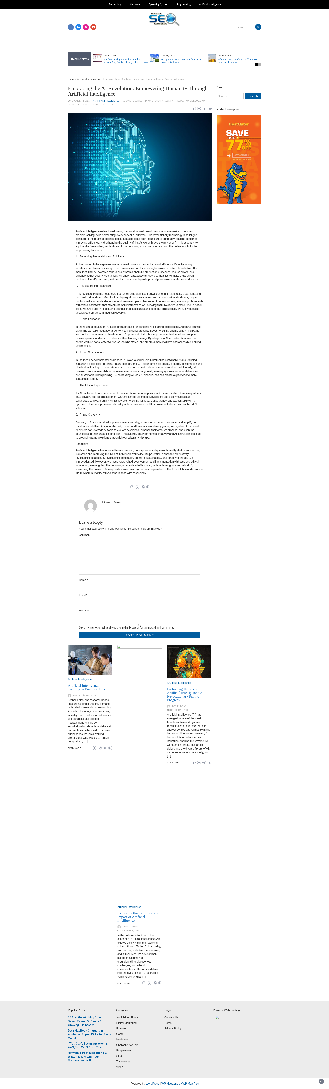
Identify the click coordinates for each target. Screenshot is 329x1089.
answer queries (132, 101)
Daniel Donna (112, 502)
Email (83, 595)
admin (76, 695)
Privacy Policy (172, 1028)
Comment (86, 535)
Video (119, 1066)
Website (84, 610)
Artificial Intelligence (210, 4)
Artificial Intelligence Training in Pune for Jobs (86, 687)
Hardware (135, 4)
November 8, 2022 (129, 930)
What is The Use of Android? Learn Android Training (237, 61)
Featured (121, 1028)
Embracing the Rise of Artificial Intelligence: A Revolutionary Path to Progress (184, 694)
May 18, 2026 (91, 695)
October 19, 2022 (178, 710)
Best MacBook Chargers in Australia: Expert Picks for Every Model (89, 1034)
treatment (108, 104)
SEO (119, 1056)
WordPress (152, 1083)
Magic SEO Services (164, 29)
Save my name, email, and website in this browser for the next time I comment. (126, 627)
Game (120, 1034)
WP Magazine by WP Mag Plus (180, 1083)
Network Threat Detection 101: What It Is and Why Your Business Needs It (88, 1056)
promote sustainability (159, 101)
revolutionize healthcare (83, 104)
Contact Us (171, 1017)
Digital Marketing (126, 1023)
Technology (115, 4)
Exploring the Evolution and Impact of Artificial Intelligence (138, 917)
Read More (74, 748)
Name (83, 580)
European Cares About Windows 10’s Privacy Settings (181, 61)
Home (168, 1023)
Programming (183, 4)
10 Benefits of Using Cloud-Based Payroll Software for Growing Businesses (85, 1021)
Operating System (158, 4)
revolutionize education (190, 101)
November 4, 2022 (80, 101)
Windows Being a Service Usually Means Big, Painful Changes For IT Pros (125, 61)
